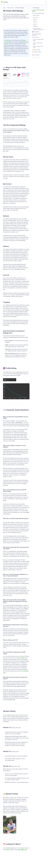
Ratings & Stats (10, 7)
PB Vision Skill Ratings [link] (20, 7)
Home (4, 7)
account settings (21, 657)
